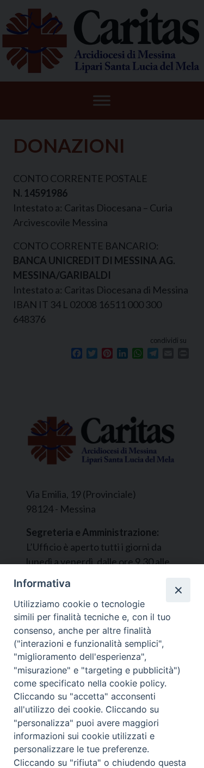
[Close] (178, 590)
